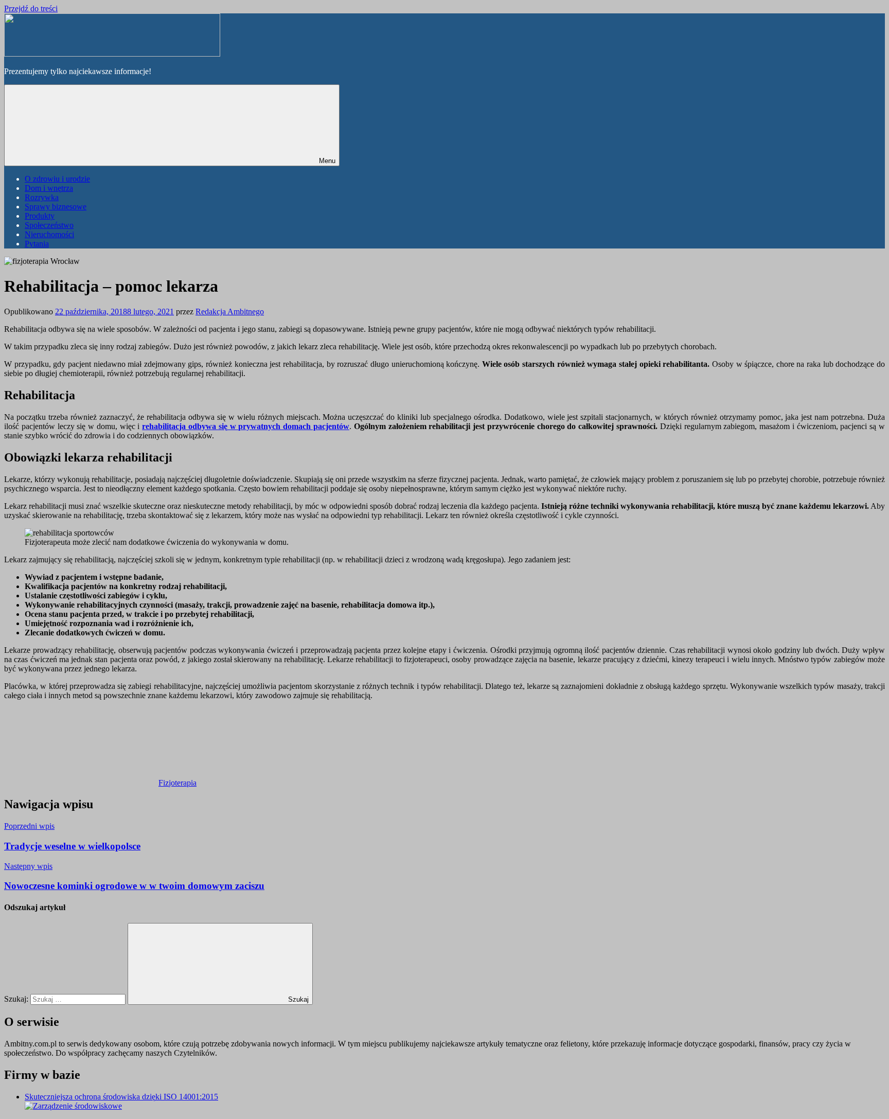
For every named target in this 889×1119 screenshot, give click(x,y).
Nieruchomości (49, 234)
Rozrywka (42, 197)
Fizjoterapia (177, 782)
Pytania (37, 243)
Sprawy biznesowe (55, 206)
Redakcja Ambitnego (229, 311)
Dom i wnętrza (49, 188)
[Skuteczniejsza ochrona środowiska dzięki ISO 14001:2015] (73, 1106)
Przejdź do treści (31, 8)
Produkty (40, 215)
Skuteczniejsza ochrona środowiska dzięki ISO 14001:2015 (121, 1096)
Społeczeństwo (49, 225)
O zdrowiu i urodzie (57, 178)
